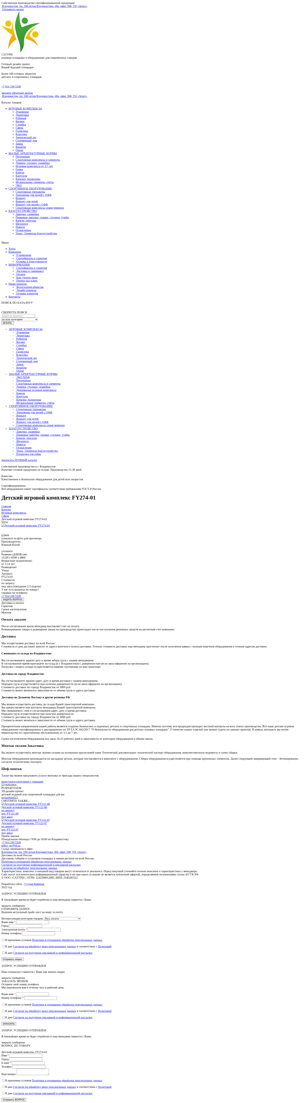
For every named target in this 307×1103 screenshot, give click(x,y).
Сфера (19, 127)
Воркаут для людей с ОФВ (32, 204)
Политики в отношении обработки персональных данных (67, 940)
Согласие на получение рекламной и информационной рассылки (52, 952)
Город (5, 925)
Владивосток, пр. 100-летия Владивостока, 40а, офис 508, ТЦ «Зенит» (44, 852)
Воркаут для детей (27, 201)
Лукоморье (22, 111)
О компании (23, 255)
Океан (19, 150)
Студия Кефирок (34, 884)
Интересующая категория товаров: (22, 918)
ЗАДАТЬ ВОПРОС (13, 599)
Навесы (20, 226)
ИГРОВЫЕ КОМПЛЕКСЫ (25, 108)
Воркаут (21, 198)
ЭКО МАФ (23, 377)
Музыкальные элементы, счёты (35, 182)
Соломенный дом (26, 140)
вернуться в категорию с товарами (22, 781)
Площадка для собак (28, 454)
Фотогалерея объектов (30, 287)
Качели (20, 172)
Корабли (21, 146)
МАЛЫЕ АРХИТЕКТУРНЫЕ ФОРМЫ (33, 153)
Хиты (12, 248)
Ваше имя (8, 922)
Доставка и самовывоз (30, 271)
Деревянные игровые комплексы (36, 390)
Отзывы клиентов (27, 293)
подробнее (7, 797)
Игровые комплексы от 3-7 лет (34, 166)
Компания (15, 251)
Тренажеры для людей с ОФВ (34, 194)
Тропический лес (26, 137)
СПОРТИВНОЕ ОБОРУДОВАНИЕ (30, 188)
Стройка (21, 124)
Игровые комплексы (13, 512)
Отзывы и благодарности (31, 261)
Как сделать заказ (26, 277)
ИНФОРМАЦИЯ (19, 264)
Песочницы (23, 156)
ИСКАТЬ (8, 323)
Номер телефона (11, 933)
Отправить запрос (12, 9)
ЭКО (19, 185)
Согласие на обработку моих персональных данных (44, 946)
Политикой (105, 946)
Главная (6, 506)
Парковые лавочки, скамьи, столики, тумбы (42, 217)
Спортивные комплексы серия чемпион (40, 207)
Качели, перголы (26, 220)
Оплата (20, 274)
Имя (5, 1055)
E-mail (6, 1062)
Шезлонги (22, 223)
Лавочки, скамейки (27, 214)
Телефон (6, 1066)
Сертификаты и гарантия (31, 258)
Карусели (21, 175)
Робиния (21, 118)
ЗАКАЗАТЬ (9, 1023)
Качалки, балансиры (28, 178)
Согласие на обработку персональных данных (29, 868)
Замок (19, 143)
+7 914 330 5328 (11, 86)
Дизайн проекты (26, 290)
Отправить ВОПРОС (14, 1099)
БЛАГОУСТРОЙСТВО (23, 210)
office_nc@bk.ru (10, 845)
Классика (21, 134)
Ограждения (23, 230)
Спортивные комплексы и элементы (38, 159)
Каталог (6, 509)
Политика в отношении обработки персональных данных (36, 861)
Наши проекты (18, 283)
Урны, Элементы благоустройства (36, 233)
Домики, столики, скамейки (33, 162)
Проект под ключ (26, 280)
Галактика (22, 130)
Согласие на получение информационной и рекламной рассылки (41, 864)
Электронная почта (14, 929)
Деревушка (22, 114)
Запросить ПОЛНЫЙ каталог (19, 460)
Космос (20, 121)
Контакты (14, 296)
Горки (19, 169)
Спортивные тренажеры (30, 191)
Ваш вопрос (8, 1074)
